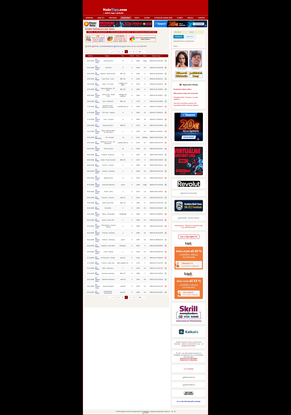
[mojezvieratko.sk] (189, 385)
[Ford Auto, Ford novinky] (189, 193)
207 (140, 51)
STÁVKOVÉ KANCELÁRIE (163, 18)
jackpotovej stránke (188, 346)
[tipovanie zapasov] (188, 218)
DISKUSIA (89, 18)
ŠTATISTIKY (125, 18)
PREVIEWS (113, 18)
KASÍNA (147, 18)
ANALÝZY (101, 18)
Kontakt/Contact (136, 411)
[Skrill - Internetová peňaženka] (188, 322)
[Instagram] (174, 411)
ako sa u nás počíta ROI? (139, 46)
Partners (167, 411)
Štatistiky (90, 32)
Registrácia (190, 36)
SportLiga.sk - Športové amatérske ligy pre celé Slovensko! (189, 226)
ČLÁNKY (180, 18)
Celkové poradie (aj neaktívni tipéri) (145, 32)
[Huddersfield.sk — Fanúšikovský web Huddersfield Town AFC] (188, 211)
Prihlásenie (178, 36)
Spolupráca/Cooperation (157, 411)
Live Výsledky (189, 369)
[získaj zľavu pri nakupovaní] (188, 270)
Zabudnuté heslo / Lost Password (183, 41)
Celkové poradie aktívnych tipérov (120, 32)
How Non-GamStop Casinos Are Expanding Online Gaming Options (186, 104)
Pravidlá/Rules (145, 411)
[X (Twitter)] (172, 411)
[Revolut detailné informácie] (188, 186)
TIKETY (137, 18)
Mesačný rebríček (101, 32)
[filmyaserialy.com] (189, 377)
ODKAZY (190, 18)
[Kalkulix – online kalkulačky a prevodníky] (188, 335)
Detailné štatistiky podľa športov (148, 38)
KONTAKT (201, 18)
